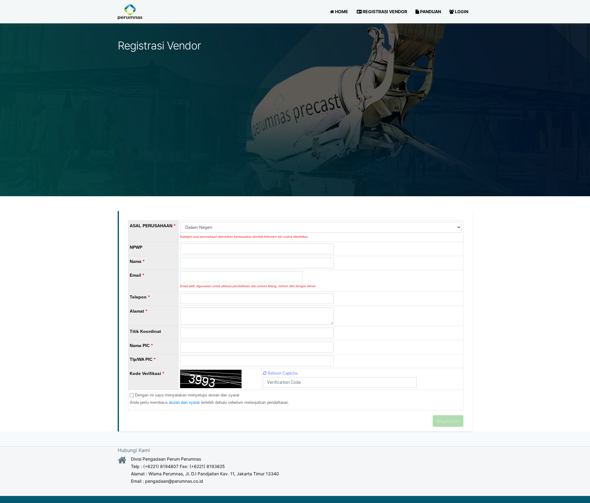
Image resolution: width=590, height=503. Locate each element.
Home (341, 11)
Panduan (430, 11)
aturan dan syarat (184, 402)
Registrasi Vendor (384, 11)
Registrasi (448, 421)
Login (461, 11)
